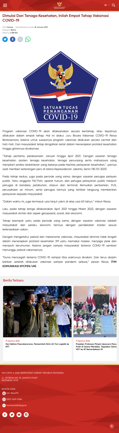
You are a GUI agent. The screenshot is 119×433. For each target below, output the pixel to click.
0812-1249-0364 (14, 399)
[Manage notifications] (111, 426)
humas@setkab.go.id (16, 405)
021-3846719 (12, 393)
